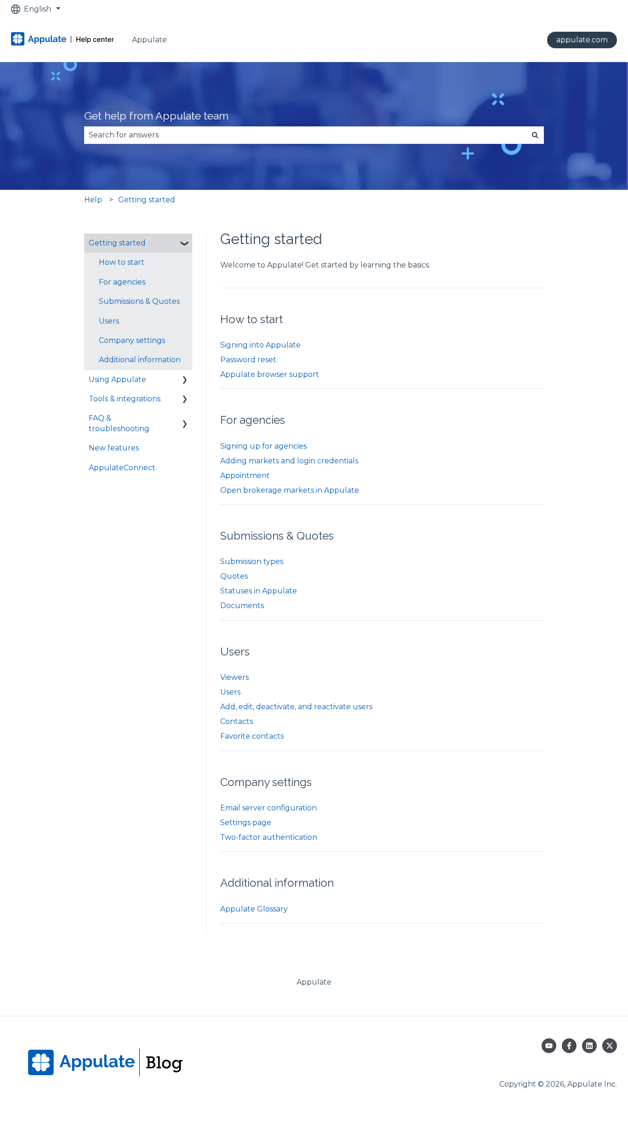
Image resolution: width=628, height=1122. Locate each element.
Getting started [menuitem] (117, 243)
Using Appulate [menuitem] (117, 379)
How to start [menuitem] (121, 262)
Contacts (236, 721)
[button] (184, 243)
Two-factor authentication (268, 837)
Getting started (146, 199)
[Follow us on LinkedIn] (589, 1045)
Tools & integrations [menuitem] (124, 398)
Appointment (245, 475)
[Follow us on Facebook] (569, 1045)
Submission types (251, 561)
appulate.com (582, 39)
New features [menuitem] (114, 448)
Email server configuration (268, 807)
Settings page (245, 822)
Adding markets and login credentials (289, 460)
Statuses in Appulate (258, 591)
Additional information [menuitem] (140, 359)
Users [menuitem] (109, 321)
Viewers (234, 677)
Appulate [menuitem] (314, 982)
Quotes (234, 576)
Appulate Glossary (254, 909)
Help (93, 199)
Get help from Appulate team (156, 115)
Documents (242, 605)
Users (230, 692)
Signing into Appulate (260, 345)
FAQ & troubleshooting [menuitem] (119, 423)
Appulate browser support (269, 374)
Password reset (248, 359)
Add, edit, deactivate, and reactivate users (296, 706)
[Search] (535, 135)
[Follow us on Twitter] (609, 1045)
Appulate (149, 39)
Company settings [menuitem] (132, 340)
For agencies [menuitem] (122, 282)
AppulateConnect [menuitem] (122, 467)
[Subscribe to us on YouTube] (549, 1045)
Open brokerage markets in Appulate (289, 490)
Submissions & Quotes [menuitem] (139, 301)
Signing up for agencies (263, 446)
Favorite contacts (252, 736)
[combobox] (305, 135)
